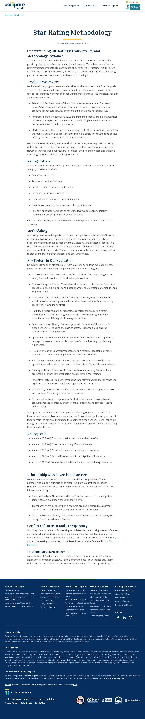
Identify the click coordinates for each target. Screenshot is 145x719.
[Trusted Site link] (132, 700)
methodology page (115, 678)
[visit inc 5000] (80, 700)
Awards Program (31, 675)
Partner (8, 684)
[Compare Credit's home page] (15, 5)
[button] (70, 5)
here (75, 684)
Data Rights (26, 703)
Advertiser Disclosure (14, 15)
